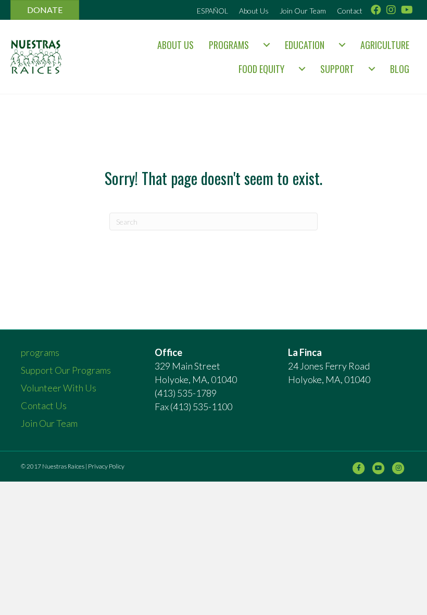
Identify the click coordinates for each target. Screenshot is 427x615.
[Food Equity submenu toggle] (302, 69)
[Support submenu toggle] (371, 69)
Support (337, 69)
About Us (254, 10)
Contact (349, 10)
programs (229, 45)
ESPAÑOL (212, 10)
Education (304, 45)
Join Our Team (303, 10)
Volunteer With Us (58, 387)
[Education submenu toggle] (342, 45)
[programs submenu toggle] (266, 45)
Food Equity (261, 69)
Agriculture (384, 45)
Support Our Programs (66, 370)
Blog (399, 69)
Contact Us (44, 405)
